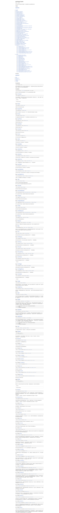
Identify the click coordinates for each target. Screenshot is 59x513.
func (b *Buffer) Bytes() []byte (20, 58)
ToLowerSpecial (21, 190)
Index (19, 139)
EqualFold (20, 108)
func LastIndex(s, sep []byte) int (19, 21)
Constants (16, 9)
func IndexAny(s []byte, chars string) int (20, 20)
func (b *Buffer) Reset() (20, 56)
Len (21, 343)
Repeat (19, 215)
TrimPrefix (16, 80)
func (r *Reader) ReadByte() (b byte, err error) (23, 48)
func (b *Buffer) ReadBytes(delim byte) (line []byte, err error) (24, 66)
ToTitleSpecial (20, 210)
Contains (19, 129)
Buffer (16, 77)
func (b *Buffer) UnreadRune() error (21, 65)
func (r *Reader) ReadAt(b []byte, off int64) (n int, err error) (24, 52)
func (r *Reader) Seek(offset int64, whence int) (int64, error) (24, 51)
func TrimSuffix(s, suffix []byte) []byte (20, 38)
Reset (21, 403)
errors (23, 90)
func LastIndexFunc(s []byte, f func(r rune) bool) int (21, 23)
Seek (21, 365)
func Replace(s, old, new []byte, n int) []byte (20, 30)
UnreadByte (22, 355)
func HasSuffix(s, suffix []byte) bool (19, 15)
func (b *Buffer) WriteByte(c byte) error (22, 69)
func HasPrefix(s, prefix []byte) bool (19, 14)
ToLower (19, 185)
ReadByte (22, 351)
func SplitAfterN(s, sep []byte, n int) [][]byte (20, 43)
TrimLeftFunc (20, 251)
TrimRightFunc (21, 269)
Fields (19, 281)
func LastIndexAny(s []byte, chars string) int (20, 22)
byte (23, 95)
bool (24, 105)
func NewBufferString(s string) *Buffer (22, 55)
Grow (21, 427)
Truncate (21, 422)
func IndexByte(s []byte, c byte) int (19, 18)
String (21, 418)
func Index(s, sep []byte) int (18, 17)
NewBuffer (18, 389)
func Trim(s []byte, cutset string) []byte (20, 32)
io (25, 502)
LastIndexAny (20, 169)
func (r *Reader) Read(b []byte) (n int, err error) (23, 47)
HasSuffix (20, 124)
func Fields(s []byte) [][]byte (18, 39)
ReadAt (21, 370)
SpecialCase (28, 192)
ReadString (22, 472)
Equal (19, 103)
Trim (18, 231)
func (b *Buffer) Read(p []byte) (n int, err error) (23, 61)
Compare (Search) (17, 79)
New (24, 90)
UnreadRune (22, 362)
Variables (16, 10)
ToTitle (19, 205)
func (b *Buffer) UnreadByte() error (21, 63)
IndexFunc (20, 159)
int (24, 95)
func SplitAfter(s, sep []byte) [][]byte (19, 42)
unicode (25, 192)
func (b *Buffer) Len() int (20, 57)
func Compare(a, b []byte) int (19, 11)
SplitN (19, 299)
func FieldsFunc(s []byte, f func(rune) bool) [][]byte (21, 40)
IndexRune (20, 149)
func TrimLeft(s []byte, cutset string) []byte (20, 34)
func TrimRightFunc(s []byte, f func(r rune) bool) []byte (22, 37)
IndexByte (20, 144)
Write (21, 478)
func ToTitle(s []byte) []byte (18, 28)
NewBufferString (19, 397)
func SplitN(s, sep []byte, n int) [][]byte (20, 41)
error (31, 349)
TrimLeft (19, 246)
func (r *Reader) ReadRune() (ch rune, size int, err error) (24, 49)
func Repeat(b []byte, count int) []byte (20, 29)
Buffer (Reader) (17, 78)
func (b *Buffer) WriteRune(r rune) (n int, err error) (23, 70)
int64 (26, 367)
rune (24, 115)
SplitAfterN (20, 316)
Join (18, 326)
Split (18, 292)
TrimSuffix (16, 81)
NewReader (19, 338)
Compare (19, 94)
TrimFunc (20, 241)
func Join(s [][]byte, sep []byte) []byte (20, 44)
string (26, 155)
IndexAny (20, 154)
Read (21, 348)
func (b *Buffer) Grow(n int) (20, 60)
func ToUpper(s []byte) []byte (19, 26)
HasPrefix (20, 119)
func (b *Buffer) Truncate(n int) (21, 59)
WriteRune (21, 495)
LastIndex (20, 164)
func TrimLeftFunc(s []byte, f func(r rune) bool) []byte (22, 35)
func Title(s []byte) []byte (18, 24)
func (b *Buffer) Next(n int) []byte (21, 62)
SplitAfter (20, 309)
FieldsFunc (20, 287)
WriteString (21, 484)
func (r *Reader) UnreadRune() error (21, 50)
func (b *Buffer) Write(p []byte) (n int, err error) (23, 67)
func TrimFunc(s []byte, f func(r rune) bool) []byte (21, 33)
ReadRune (22, 358)
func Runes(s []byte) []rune (18, 13)
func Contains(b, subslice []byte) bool (20, 16)
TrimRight (20, 264)
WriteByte (21, 489)
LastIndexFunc (21, 174)
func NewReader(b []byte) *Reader (21, 45)
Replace (19, 220)
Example (17, 99)
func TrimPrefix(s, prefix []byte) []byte (20, 36)
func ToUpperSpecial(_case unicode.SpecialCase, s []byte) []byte (23, 27)
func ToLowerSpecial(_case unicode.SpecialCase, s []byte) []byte (23, 25)
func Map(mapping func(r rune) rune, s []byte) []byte (22, 31)
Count (19, 134)
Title (18, 179)
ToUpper (19, 195)
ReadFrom (21, 501)
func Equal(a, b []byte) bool (18, 12)
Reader (19, 331)
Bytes (21, 412)
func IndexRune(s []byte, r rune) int (19, 19)
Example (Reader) (18, 387)
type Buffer (16, 54)
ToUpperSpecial (21, 200)
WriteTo (21, 374)
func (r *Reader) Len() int (20, 46)
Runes (19, 113)
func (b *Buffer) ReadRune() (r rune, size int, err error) (24, 64)
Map (18, 226)
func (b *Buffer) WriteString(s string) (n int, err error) (23, 68)
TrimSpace (20, 236)
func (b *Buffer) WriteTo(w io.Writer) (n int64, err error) (24, 71)
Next (20, 438)
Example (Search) (18, 101)
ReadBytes (21, 465)
